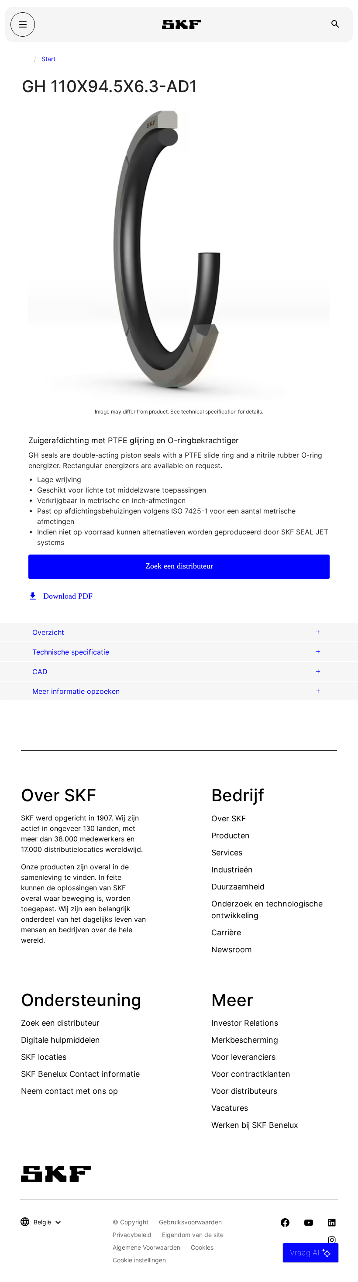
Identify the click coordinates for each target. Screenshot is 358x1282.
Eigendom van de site (193, 1234)
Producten (230, 835)
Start (48, 58)
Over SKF (228, 818)
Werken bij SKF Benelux (254, 1125)
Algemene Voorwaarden (146, 1247)
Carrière (226, 932)
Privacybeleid (132, 1234)
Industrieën (232, 869)
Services (226, 852)
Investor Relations (244, 1022)
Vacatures (229, 1108)
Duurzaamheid (238, 886)
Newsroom (231, 949)
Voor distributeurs (244, 1091)
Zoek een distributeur (179, 566)
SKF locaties (43, 1056)
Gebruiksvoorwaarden (190, 1222)
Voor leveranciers (243, 1056)
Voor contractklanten (250, 1074)
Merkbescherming (244, 1039)
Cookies (202, 1247)
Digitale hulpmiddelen (60, 1039)
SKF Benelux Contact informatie (80, 1074)
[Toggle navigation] (22, 24)
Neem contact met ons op (69, 1091)
